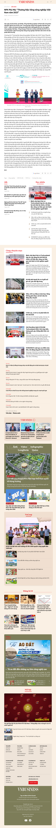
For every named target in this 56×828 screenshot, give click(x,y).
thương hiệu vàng (36, 178)
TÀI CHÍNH (19, 746)
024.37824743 (29, 816)
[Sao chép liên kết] (51, 19)
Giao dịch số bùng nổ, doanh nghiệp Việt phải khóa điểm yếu (11, 626)
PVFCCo (28, 178)
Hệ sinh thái (43, 766)
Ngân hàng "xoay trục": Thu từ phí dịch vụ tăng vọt (26, 736)
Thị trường (9, 762)
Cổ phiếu (31, 749)
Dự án (41, 749)
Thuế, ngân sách (21, 753)
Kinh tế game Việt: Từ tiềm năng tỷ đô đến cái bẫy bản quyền (22, 396)
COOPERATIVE (32, 760)
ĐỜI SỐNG (8, 776)
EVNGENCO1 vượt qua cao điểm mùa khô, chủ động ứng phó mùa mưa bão (40, 237)
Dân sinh (13, 6)
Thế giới (8, 749)
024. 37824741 (36, 776)
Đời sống (7, 6)
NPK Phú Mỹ (20, 178)
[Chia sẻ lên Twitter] (45, 19)
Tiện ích (42, 753)
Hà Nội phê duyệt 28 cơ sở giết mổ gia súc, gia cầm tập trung (41, 213)
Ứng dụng (19, 766)
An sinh (30, 768)
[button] (49, 681)
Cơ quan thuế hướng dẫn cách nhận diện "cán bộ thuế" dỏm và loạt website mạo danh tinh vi (44, 608)
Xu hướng (19, 762)
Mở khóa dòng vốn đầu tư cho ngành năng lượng (19, 401)
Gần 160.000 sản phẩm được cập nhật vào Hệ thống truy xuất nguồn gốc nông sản (15, 195)
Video (24, 447)
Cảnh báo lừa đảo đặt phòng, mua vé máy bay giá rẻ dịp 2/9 (15, 211)
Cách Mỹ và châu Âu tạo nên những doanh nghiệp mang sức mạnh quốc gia (26, 390)
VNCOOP (19, 776)
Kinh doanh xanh (33, 766)
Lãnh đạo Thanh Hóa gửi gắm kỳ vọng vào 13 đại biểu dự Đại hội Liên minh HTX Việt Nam (15, 187)
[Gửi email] (48, 19)
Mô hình (31, 764)
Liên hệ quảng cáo (33, 779)
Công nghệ (8, 388)
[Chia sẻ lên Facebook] (42, 19)
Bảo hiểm (19, 751)
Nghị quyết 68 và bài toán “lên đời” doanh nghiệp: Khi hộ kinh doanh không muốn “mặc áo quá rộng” (15, 203)
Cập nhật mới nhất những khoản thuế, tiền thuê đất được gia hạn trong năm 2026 (15, 507)
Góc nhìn (31, 753)
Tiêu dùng (8, 764)
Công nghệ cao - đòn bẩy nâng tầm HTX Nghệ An (30, 569)
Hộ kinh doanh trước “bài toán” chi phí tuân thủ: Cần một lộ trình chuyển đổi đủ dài (28, 385)
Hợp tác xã (31, 762)
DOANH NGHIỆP (9, 760)
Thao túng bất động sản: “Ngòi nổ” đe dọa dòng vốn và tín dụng (11, 606)
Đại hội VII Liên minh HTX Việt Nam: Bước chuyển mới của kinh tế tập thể (32, 729)
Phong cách (16, 413)
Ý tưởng (42, 764)
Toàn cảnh (42, 751)
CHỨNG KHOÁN (32, 746)
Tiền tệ (18, 749)
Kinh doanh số (21, 755)
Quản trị (8, 768)
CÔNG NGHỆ (20, 760)
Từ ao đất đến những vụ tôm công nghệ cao (29, 560)
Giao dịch (31, 751)
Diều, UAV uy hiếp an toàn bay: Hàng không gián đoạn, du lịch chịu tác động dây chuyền (41, 218)
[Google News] (36, 19)
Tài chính (8, 363)
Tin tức (41, 748)
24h (29, 748)
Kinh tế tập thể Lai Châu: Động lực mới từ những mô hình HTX (33, 578)
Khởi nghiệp (43, 762)
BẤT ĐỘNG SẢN (43, 746)
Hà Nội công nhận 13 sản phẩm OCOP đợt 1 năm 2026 (31, 551)
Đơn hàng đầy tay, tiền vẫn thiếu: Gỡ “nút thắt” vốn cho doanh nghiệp (28, 606)
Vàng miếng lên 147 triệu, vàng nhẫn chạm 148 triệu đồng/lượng (23, 379)
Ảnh (15, 447)
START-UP (42, 760)
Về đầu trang (33, 782)
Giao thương (9, 766)
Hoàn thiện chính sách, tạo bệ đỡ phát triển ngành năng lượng (22, 407)
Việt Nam (8, 748)
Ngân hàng (20, 748)
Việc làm (9, 413)
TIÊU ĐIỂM (8, 746)
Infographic (36, 447)
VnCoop (28, 515)
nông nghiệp (11, 178)
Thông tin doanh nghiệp (10, 770)
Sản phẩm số (20, 764)
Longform (23, 450)
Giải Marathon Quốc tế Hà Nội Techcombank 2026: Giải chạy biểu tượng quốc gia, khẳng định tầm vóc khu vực (40, 231)
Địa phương (9, 751)
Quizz (35, 450)
